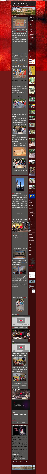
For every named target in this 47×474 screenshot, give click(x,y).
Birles (29, 209)
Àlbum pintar (30, 204)
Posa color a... (30, 241)
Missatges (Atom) (17, 462)
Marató (29, 236)
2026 (30, 23)
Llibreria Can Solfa (31, 55)
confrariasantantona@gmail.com (15, 454)
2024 (30, 25)
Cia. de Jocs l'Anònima (31, 211)
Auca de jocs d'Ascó (31, 208)
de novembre (31, 34)
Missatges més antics (24, 461)
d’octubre (31, 35)
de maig (31, 44)
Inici (20, 461)
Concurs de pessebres (31, 212)
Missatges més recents (15, 461)
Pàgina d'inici (16, 5)
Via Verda (30, 254)
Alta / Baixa (27, 5)
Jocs (21, 5)
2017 (30, 31)
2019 (30, 29)
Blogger (32, 472)
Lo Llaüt (13, 5)
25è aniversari (30, 202)
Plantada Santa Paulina (31, 240)
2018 (30, 30)
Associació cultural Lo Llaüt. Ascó (22, 3)
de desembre (31, 33)
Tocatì (15, 31)
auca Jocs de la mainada (17, 277)
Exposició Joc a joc (31, 219)
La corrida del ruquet (31, 233)
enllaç (19, 282)
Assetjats (30, 207)
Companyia (24, 234)
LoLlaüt (15, 237)
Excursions (30, 218)
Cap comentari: (20, 422)
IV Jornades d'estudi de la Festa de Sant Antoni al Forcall (19, 425)
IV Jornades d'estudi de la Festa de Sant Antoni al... (32, 40)
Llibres (19, 5)
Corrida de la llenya (31, 214)
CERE (29, 50)
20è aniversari (30, 201)
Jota (29, 231)
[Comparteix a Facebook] (24, 422)
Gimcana (30, 222)
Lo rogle (30, 56)
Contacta (30, 5)
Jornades (15, 459)
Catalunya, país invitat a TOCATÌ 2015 (32, 38)
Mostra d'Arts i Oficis (31, 237)
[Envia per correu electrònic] (22, 422)
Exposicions (24, 5)
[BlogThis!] (23, 422)
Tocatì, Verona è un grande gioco (17, 412)
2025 (30, 24)
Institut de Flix (30, 224)
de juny (31, 43)
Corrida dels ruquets (31, 215)
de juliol (31, 42)
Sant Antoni (17, 459)
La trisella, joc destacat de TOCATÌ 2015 (32, 37)
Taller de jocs (30, 250)
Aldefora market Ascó (31, 205)
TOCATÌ (18, 192)
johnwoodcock (25, 472)
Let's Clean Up (30, 234)
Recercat (30, 244)
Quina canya (30, 243)
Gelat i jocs (30, 221)
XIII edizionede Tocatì (15, 421)
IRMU (29, 51)
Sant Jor (30, 247)
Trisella (29, 253)
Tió (29, 251)
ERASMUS (30, 217)
